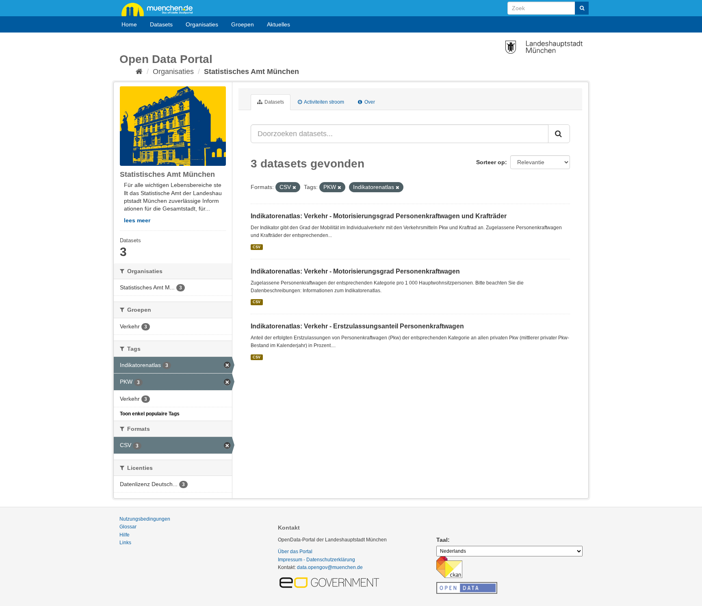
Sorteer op (490, 162)
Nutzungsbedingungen (144, 519)
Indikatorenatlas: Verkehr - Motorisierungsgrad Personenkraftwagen (355, 271)
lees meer (137, 220)
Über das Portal (295, 551)
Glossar (127, 527)
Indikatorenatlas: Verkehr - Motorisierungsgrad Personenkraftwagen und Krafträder (379, 216)
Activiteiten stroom (323, 102)
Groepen (242, 24)
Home (129, 24)
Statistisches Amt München (251, 71)
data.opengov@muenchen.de (330, 567)
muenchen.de (160, 9)
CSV (256, 247)
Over (369, 102)
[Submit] (582, 8)
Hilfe (124, 535)
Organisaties (202, 24)
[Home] (139, 71)
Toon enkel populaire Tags (150, 414)
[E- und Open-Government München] (331, 582)
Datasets (161, 24)
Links (125, 542)
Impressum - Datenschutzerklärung (316, 560)
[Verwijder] (294, 187)
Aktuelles (278, 24)
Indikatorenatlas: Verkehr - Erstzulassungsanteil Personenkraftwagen (357, 326)
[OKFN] (466, 586)
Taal (442, 539)
